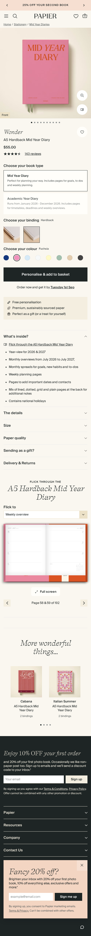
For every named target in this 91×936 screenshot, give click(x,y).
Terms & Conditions (56, 789)
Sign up (76, 779)
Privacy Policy (77, 789)
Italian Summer (64, 701)
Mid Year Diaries (39, 24)
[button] (82, 865)
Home (7, 24)
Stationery (20, 24)
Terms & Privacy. (19, 911)
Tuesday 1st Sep (62, 287)
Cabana (26, 701)
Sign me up (68, 896)
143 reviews (33, 154)
